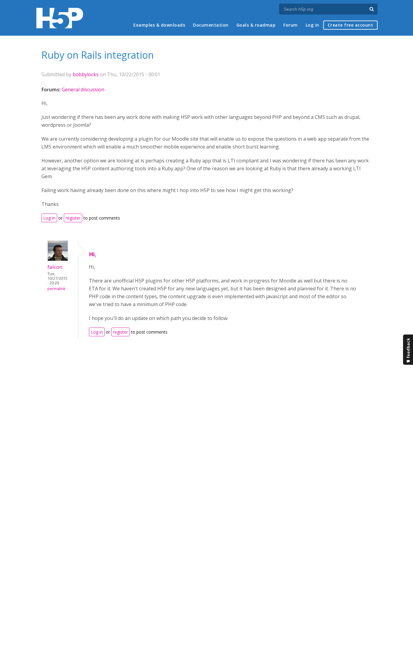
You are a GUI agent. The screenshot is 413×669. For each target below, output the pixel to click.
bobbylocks (86, 74)
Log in (312, 25)
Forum (290, 25)
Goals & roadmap (256, 25)
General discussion (83, 89)
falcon (55, 266)
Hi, (92, 254)
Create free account (350, 25)
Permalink (56, 288)
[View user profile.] (57, 259)
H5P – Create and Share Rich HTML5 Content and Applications (59, 18)
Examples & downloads (159, 25)
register (73, 218)
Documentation (211, 25)
